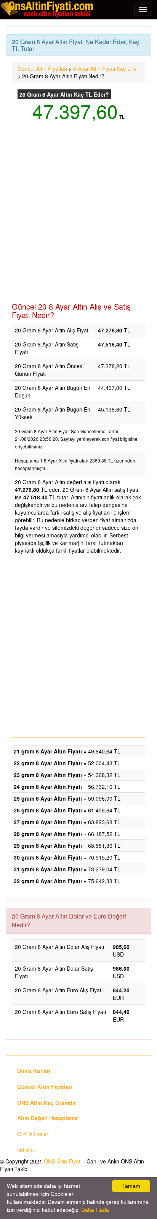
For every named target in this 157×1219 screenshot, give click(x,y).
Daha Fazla (95, 1210)
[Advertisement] (78, 216)
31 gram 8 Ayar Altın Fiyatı (48, 869)
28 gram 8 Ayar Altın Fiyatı (48, 834)
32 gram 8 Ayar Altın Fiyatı (48, 881)
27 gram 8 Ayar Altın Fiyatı (48, 822)
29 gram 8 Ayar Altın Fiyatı (48, 845)
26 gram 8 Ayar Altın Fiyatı (48, 810)
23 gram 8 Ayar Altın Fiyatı (48, 775)
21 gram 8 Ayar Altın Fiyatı (48, 751)
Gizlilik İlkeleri (33, 1134)
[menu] (143, 9)
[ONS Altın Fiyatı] (47, 9)
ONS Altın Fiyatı (63, 1161)
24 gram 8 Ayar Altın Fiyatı (48, 786)
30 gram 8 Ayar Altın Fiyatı (48, 857)
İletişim (25, 1150)
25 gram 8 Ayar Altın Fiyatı (48, 798)
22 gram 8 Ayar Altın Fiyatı (48, 763)
